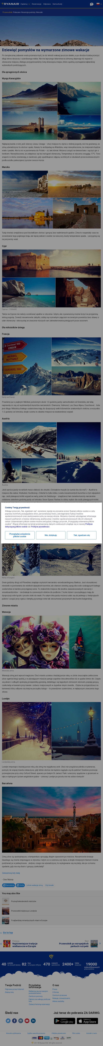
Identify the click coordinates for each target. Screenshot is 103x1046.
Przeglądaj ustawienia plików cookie (19, 535)
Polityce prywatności (40, 527)
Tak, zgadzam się (82, 535)
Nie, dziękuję (51, 535)
